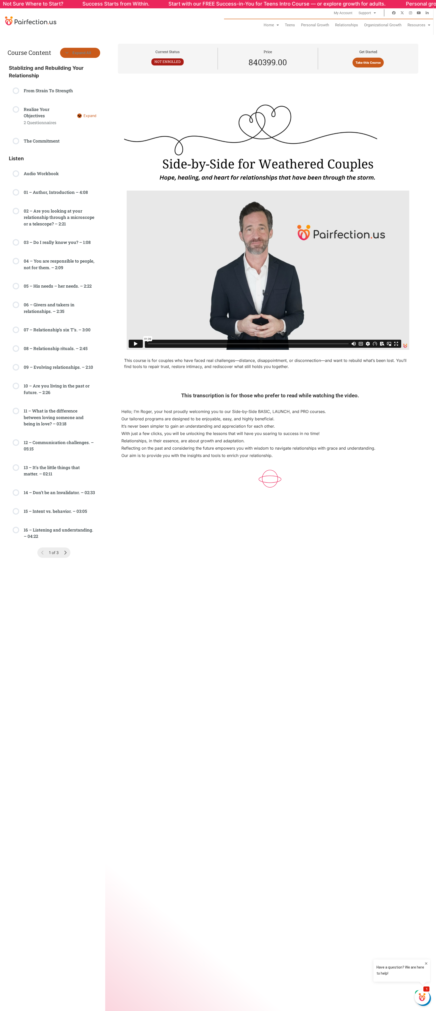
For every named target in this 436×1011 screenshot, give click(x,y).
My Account (343, 13)
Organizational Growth (382, 25)
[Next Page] (65, 552)
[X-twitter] (402, 12)
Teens (290, 25)
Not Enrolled (167, 61)
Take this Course (368, 62)
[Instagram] (410, 12)
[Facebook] (393, 12)
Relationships (346, 25)
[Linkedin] (427, 12)
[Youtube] (418, 12)
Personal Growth (315, 25)
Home (269, 25)
